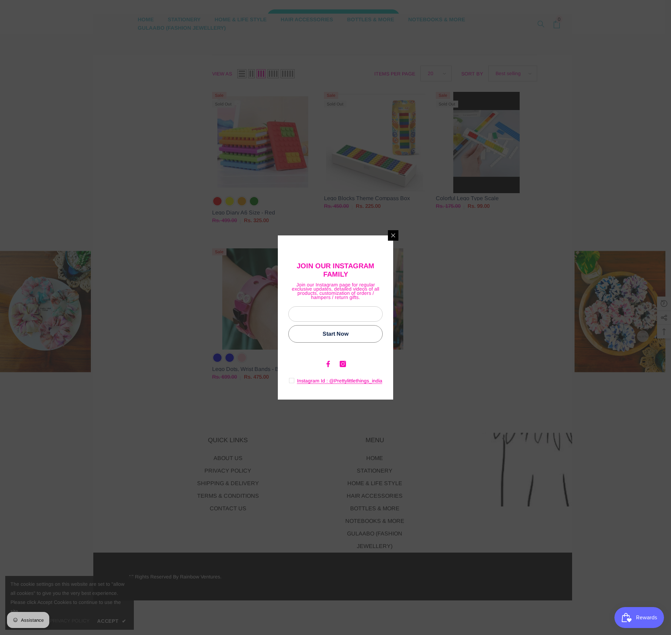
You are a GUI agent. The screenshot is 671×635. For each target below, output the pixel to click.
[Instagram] (343, 364)
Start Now (335, 334)
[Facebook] (328, 364)
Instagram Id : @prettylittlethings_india (339, 381)
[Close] (393, 235)
